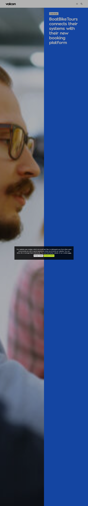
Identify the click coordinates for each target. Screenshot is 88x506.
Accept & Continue (49, 255)
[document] (44, 253)
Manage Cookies (38, 255)
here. (69, 253)
